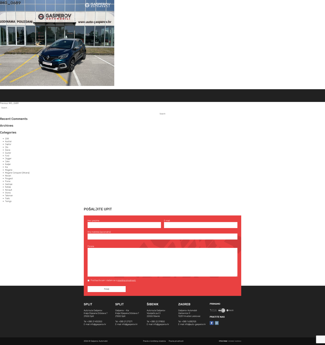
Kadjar (8, 164)
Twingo (8, 201)
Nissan (8, 175)
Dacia (7, 150)
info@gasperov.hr (98, 324)
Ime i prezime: (94, 220)
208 (7, 138)
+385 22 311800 (157, 321)
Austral (8, 141)
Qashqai (8, 184)
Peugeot (9, 178)
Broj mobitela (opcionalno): (99, 232)
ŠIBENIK (152, 304)
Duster (8, 153)
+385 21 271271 (125, 321)
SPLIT (88, 304)
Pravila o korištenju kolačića (154, 341)
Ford (7, 155)
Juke (7, 161)
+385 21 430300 (94, 321)
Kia (6, 167)
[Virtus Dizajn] (230, 341)
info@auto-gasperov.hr (195, 324)
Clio (6, 147)
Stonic (8, 193)
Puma (7, 181)
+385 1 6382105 (189, 321)
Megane (8, 170)
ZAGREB (184, 304)
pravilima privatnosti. (126, 280)
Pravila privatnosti (176, 341)
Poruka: (91, 246)
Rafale (8, 187)
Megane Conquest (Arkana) (17, 173)
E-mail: (167, 220)
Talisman (9, 195)
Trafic (7, 198)
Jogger (8, 158)
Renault (8, 190)
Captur (8, 144)
